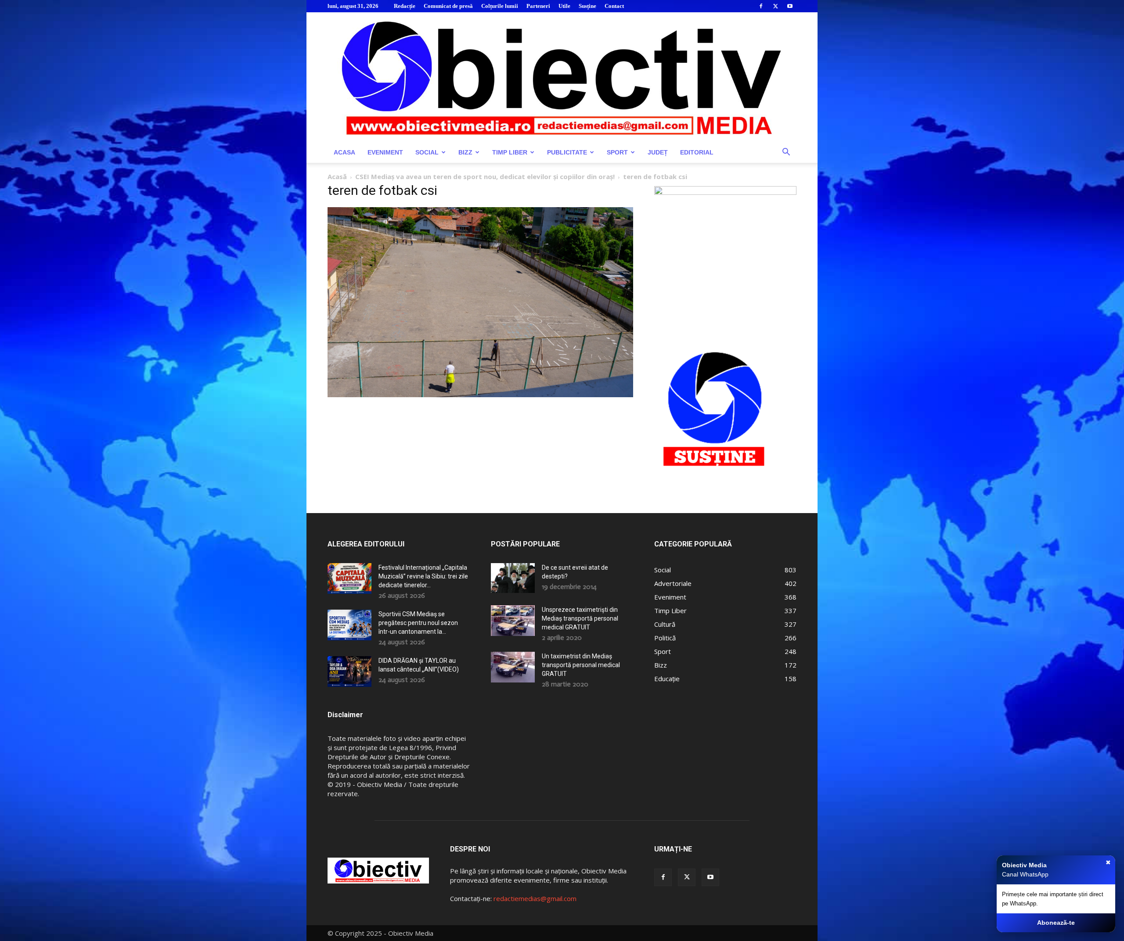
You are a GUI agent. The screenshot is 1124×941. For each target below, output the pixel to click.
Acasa (344, 152)
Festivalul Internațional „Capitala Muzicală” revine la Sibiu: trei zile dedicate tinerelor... (423, 576)
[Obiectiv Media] (562, 77)
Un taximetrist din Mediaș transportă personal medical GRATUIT (581, 665)
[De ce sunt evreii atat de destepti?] (513, 578)
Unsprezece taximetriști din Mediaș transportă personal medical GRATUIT (580, 618)
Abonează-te (1056, 922)
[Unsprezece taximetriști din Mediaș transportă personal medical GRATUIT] (513, 620)
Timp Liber (509, 152)
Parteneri (538, 6)
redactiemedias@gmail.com (535, 898)
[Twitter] (775, 6)
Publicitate (567, 152)
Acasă (337, 176)
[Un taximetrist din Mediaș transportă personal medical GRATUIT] (513, 667)
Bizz (465, 152)
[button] (785, 153)
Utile (564, 6)
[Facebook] (760, 6)
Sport (617, 152)
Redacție (404, 6)
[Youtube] (789, 6)
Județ (658, 152)
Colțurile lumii (499, 6)
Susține (587, 6)
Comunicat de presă (448, 6)
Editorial (696, 152)
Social (427, 152)
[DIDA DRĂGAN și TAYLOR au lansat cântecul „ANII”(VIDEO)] (349, 671)
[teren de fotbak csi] (480, 395)
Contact (614, 6)
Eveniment (385, 152)
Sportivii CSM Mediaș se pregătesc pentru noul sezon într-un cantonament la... (418, 623)
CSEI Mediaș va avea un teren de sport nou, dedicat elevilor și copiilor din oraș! (485, 176)
